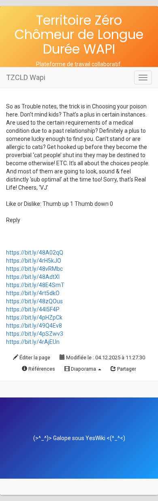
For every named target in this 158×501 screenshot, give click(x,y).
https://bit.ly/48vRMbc (34, 269)
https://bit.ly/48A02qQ (34, 252)
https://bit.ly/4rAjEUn (33, 342)
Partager (126, 369)
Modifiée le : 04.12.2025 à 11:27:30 (105, 357)
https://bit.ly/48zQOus (34, 301)
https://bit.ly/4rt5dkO (33, 293)
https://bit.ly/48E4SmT (35, 285)
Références (41, 369)
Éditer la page (34, 357)
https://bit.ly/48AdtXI (33, 277)
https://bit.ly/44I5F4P (33, 309)
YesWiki (95, 438)
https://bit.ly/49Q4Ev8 (34, 325)
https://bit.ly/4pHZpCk (34, 317)
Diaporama (83, 369)
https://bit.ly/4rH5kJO (33, 260)
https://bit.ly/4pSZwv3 (34, 333)
